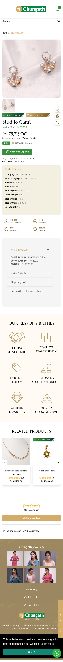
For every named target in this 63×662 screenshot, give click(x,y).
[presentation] (4, 462)
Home (4, 33)
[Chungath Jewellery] (31, 9)
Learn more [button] (47, 643)
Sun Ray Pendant (47, 470)
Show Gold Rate (60, 618)
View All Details (29, 138)
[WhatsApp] (58, 116)
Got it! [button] (31, 652)
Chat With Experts (19, 151)
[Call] (58, 122)
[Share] (58, 109)
